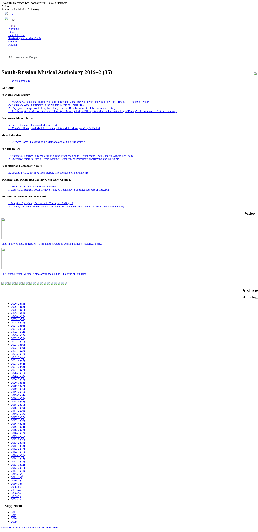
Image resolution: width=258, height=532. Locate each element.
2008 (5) (16, 486)
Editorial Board (16, 35)
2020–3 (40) (18, 376)
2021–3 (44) (18, 363)
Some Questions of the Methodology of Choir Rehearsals (46, 141)
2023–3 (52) (18, 338)
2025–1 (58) (18, 319)
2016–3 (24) (18, 426)
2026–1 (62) (18, 306)
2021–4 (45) (18, 360)
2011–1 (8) (17, 477)
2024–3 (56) (18, 325)
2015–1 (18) (18, 445)
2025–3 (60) (18, 313)
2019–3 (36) (18, 388)
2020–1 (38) (18, 382)
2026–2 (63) (18, 303)
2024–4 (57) (18, 322)
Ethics (11, 32)
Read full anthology (19, 80)
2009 (14, 521)
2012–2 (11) (18, 467)
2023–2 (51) (18, 341)
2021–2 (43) (18, 366)
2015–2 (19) (18, 442)
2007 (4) (16, 489)
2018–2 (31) (18, 404)
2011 (13, 515)
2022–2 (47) (18, 354)
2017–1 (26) (18, 420)
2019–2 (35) (18, 392)
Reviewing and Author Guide (24, 38)
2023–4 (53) (18, 335)
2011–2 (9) (17, 474)
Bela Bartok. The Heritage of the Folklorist (48, 172)
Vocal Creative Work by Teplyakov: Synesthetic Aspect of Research (58, 189)
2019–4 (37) (18, 385)
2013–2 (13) (18, 461)
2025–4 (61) (18, 309)
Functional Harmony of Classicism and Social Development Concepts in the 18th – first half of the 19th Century (79, 101)
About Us (13, 28)
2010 (14, 518)
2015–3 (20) (18, 439)
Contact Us (14, 41)
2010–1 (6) (17, 483)
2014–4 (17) (18, 448)
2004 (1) (16, 499)
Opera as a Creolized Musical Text (32, 125)
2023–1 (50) (18, 344)
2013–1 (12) (18, 464)
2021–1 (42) (18, 369)
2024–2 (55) (18, 328)
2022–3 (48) (18, 350)
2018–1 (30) (18, 407)
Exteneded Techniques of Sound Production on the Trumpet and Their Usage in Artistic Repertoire (70, 155)
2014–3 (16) (18, 452)
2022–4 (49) (18, 347)
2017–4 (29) (18, 410)
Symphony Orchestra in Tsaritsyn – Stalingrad (40, 203)
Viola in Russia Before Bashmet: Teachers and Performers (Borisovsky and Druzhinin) (64, 158)
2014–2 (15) (18, 455)
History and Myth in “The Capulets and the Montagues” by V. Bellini (54, 128)
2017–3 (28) (18, 414)
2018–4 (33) (18, 398)
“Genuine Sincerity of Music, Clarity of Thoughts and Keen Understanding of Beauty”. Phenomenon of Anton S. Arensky (92, 111)
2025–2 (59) (18, 316)
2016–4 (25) (18, 423)
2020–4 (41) (18, 373)
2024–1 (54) (18, 332)
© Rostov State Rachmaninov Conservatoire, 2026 (29, 527)
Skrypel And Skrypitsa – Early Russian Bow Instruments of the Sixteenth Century (62, 108)
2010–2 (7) (17, 480)
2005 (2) (16, 496)
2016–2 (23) (18, 429)
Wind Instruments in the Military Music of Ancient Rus (46, 104)
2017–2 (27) (18, 417)
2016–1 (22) (18, 433)
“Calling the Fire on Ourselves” (33, 186)
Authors (12, 44)
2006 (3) (16, 493)
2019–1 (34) (18, 395)
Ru (13, 14)
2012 (14, 512)
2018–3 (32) (18, 401)
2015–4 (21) (18, 436)
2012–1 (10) (18, 471)
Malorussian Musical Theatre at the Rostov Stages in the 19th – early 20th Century (66, 206)
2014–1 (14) (18, 458)
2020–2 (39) (18, 379)
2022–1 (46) (18, 357)
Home (11, 25)
